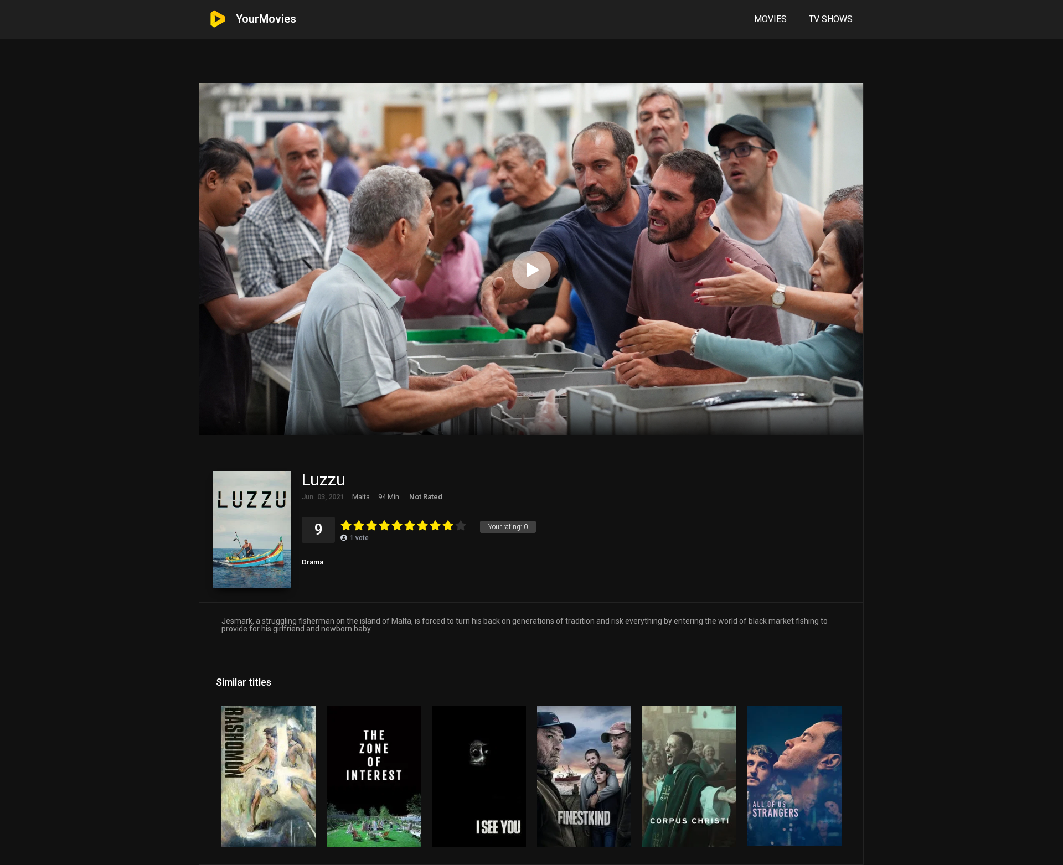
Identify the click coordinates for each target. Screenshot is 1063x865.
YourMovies (266, 18)
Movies (770, 19)
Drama (312, 562)
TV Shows (831, 19)
